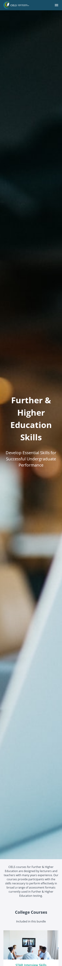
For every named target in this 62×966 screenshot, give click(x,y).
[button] (56, 5)
